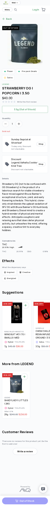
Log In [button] (35, 9)
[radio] (25, 109)
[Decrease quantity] (5, 123)
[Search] (15, 9)
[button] (43, 9)
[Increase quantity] (18, 123)
